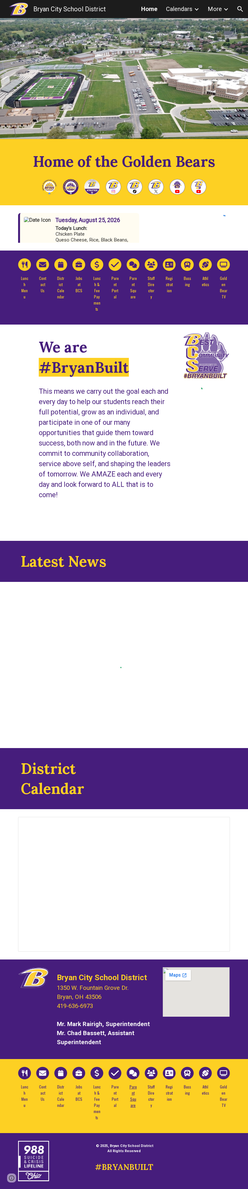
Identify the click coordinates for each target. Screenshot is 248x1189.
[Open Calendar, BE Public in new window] (217, 825)
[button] (240, 9)
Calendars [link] (179, 9)
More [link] (215, 9)
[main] (124, 161)
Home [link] (149, 9)
